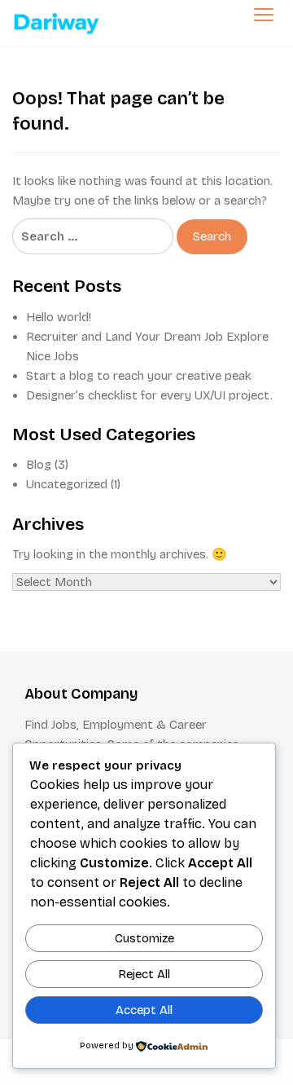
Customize (144, 938)
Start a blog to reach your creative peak (138, 375)
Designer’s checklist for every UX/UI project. (149, 395)
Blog (38, 464)
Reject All (144, 974)
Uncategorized (66, 484)
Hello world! (58, 317)
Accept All (144, 1010)
